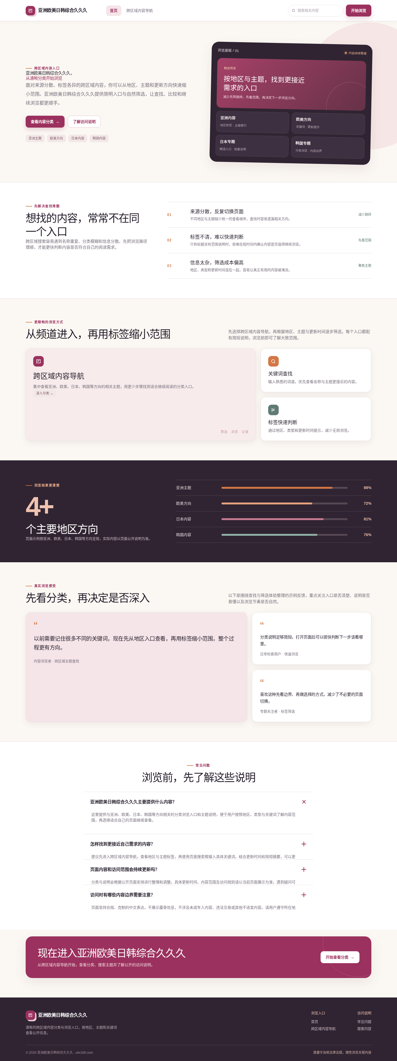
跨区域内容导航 (139, 10)
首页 (113, 10)
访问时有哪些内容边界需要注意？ (198, 895)
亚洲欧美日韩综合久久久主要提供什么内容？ (199, 801)
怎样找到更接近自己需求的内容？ (198, 844)
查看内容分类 (45, 121)
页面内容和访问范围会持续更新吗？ (198, 869)
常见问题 (364, 1022)
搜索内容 (364, 1029)
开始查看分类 (340, 957)
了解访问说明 (84, 121)
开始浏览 (358, 10)
